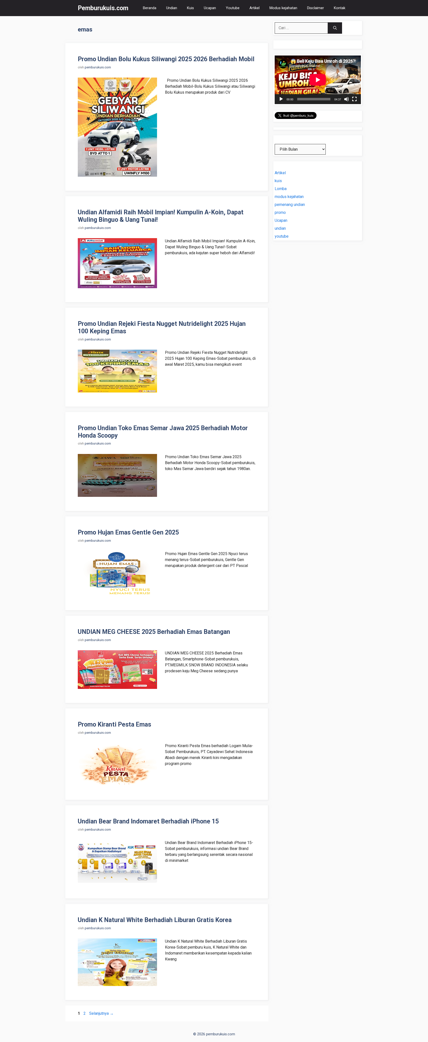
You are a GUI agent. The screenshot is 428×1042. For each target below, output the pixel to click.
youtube (282, 236)
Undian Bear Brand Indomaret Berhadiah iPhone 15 (148, 821)
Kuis (190, 8)
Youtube (233, 8)
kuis (278, 180)
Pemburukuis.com (103, 8)
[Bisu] (346, 99)
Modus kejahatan (283, 8)
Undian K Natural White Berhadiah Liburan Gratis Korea (155, 920)
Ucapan (210, 8)
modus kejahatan (289, 196)
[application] (318, 80)
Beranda (149, 8)
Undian (171, 8)
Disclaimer (315, 8)
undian (280, 228)
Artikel (254, 8)
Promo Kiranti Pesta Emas (114, 724)
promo (280, 212)
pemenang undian (290, 204)
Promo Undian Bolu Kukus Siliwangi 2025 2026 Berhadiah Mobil (166, 59)
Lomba (281, 188)
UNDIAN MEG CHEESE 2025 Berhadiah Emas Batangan (154, 631)
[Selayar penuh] (354, 99)
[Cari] (335, 28)
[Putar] (281, 99)
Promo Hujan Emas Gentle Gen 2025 (128, 532)
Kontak (339, 8)
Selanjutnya (101, 1013)
